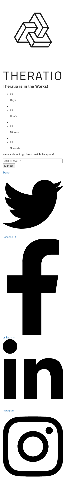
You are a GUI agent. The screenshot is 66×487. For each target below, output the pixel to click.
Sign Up (8, 165)
